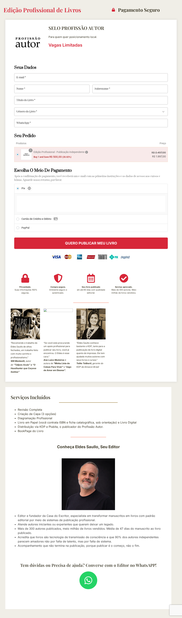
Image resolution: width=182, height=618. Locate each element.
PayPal (25, 227)
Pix (23, 188)
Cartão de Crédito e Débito (36, 218)
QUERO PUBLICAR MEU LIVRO (91, 243)
